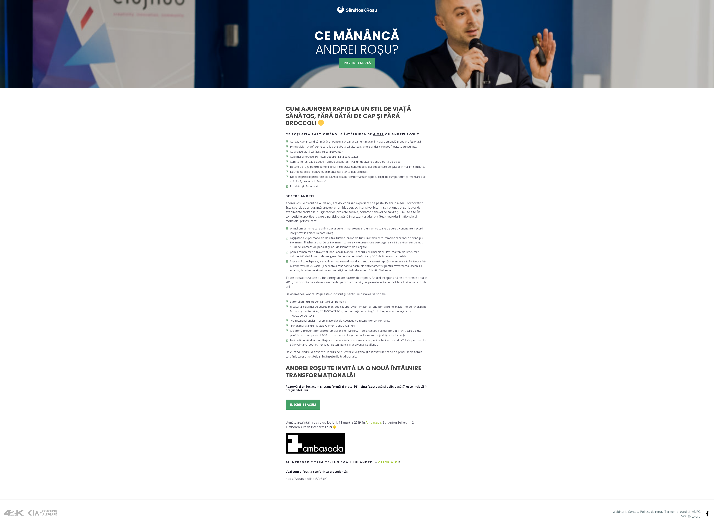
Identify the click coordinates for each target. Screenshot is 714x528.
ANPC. (696, 512)
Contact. (633, 512)
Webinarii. (620, 512)
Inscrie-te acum (303, 405)
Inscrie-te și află (357, 63)
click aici (388, 462)
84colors (694, 516)
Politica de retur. (651, 512)
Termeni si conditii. (677, 512)
